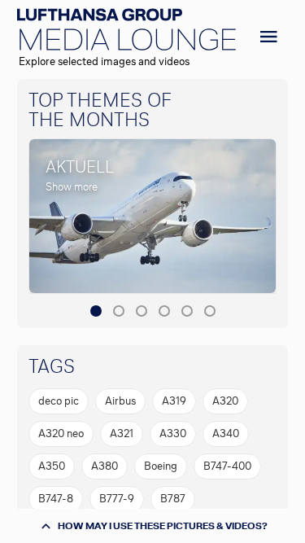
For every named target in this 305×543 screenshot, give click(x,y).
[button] (96, 311)
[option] (58, 401)
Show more (72, 187)
